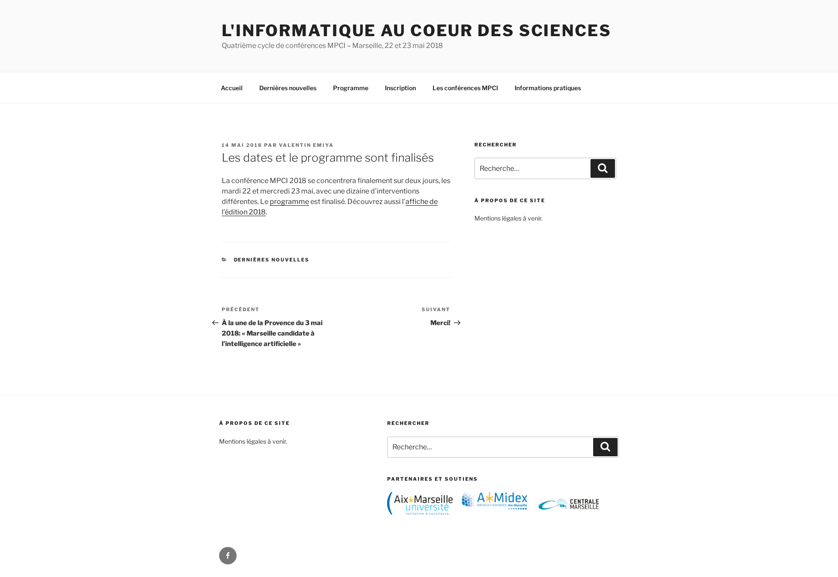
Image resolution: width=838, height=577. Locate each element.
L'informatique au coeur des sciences (416, 30)
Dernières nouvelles (287, 88)
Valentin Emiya (306, 145)
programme (289, 201)
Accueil (232, 88)
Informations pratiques (548, 88)
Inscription (400, 88)
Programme (350, 88)
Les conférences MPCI (465, 88)
